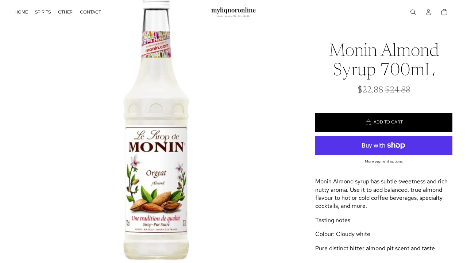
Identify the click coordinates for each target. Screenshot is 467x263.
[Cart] (444, 12)
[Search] (413, 12)
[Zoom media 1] (156, 131)
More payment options (384, 161)
